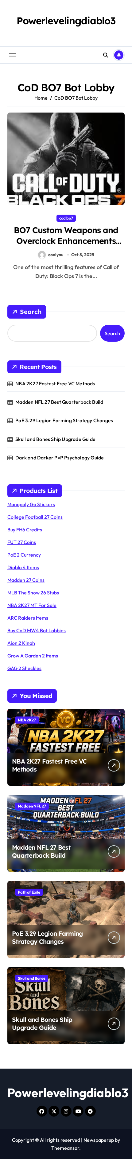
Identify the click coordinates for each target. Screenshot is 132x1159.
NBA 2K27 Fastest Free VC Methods (55, 383)
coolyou (56, 254)
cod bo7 (66, 218)
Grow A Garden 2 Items (32, 656)
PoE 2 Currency (24, 555)
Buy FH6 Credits (24, 529)
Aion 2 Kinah (21, 643)
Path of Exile (29, 892)
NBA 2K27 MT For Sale (31, 605)
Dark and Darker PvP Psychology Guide (59, 457)
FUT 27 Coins (21, 542)
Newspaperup (98, 1140)
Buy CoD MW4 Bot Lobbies (36, 630)
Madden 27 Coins (26, 580)
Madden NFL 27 (32, 806)
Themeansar (65, 1148)
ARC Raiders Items (27, 618)
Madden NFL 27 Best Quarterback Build (59, 402)
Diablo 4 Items (23, 567)
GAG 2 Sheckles (24, 668)
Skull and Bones (31, 978)
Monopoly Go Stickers (31, 504)
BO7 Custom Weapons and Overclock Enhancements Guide (66, 241)
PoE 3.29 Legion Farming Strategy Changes (64, 420)
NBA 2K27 (27, 719)
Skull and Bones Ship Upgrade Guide (55, 439)
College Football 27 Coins (35, 517)
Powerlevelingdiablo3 (66, 20)
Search (30, 312)
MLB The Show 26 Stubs (33, 592)
